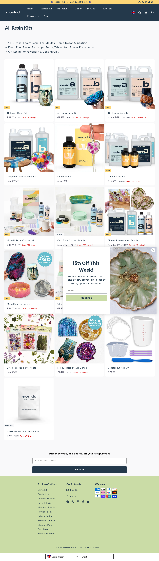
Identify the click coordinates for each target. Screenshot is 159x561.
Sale (46, 16)
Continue (86, 297)
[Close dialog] (153, 250)
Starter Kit (46, 8)
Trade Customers (46, 533)
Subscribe (79, 470)
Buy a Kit (42, 490)
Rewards (32, 16)
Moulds (91, 8)
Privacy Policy (45, 516)
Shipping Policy (46, 525)
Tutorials (108, 8)
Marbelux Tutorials (47, 507)
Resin (30, 8)
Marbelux (62, 8)
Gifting (78, 8)
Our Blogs (43, 529)
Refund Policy (45, 511)
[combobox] (134, 12)
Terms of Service (46, 520)
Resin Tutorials (45, 503)
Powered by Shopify (92, 547)
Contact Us (43, 494)
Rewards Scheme (46, 498)
